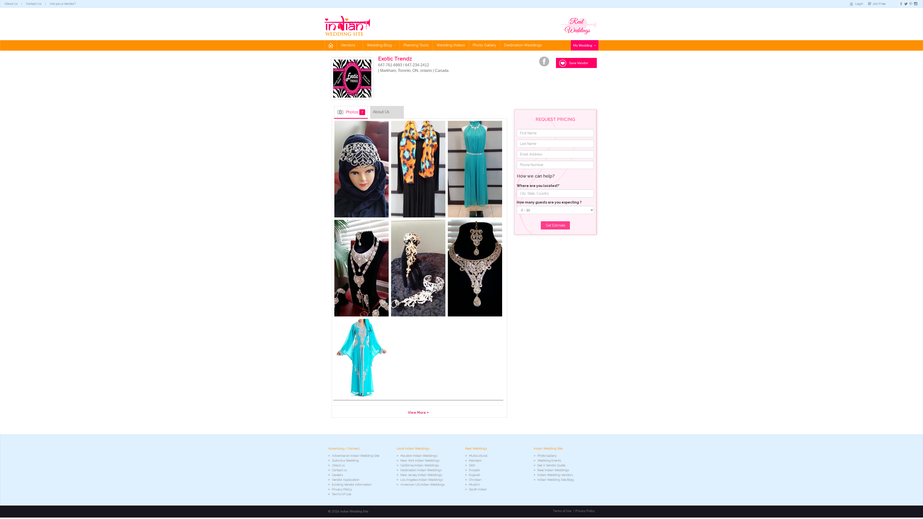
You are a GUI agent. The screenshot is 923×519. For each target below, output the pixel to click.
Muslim (474, 484)
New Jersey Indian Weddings (421, 475)
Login (859, 4)
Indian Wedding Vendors (555, 475)
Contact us (339, 470)
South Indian (478, 489)
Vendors (348, 45)
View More (417, 412)
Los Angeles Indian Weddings (421, 480)
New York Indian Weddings (419, 460)
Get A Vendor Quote (551, 465)
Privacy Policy (342, 489)
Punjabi (474, 470)
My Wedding (583, 45)
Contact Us (33, 4)
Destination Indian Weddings (421, 470)
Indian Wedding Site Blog (555, 480)
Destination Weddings (523, 45)
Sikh (472, 465)
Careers (337, 475)
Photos (354, 112)
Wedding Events (549, 460)
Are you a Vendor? (63, 4)
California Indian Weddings (419, 465)
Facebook (544, 61)
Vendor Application (345, 480)
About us (338, 465)
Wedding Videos (451, 45)
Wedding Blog (380, 45)
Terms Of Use (341, 494)
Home (331, 45)
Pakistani (475, 460)
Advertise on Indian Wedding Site (355, 455)
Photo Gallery (484, 45)
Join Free (879, 4)
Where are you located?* (538, 186)
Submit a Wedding (345, 460)
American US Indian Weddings (422, 484)
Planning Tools (416, 45)
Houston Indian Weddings (418, 455)
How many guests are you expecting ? (549, 202)
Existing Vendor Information (352, 484)
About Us (11, 4)
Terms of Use (562, 511)
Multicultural (478, 455)
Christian (475, 480)
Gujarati (474, 475)
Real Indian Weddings (553, 470)
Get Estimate (555, 225)
